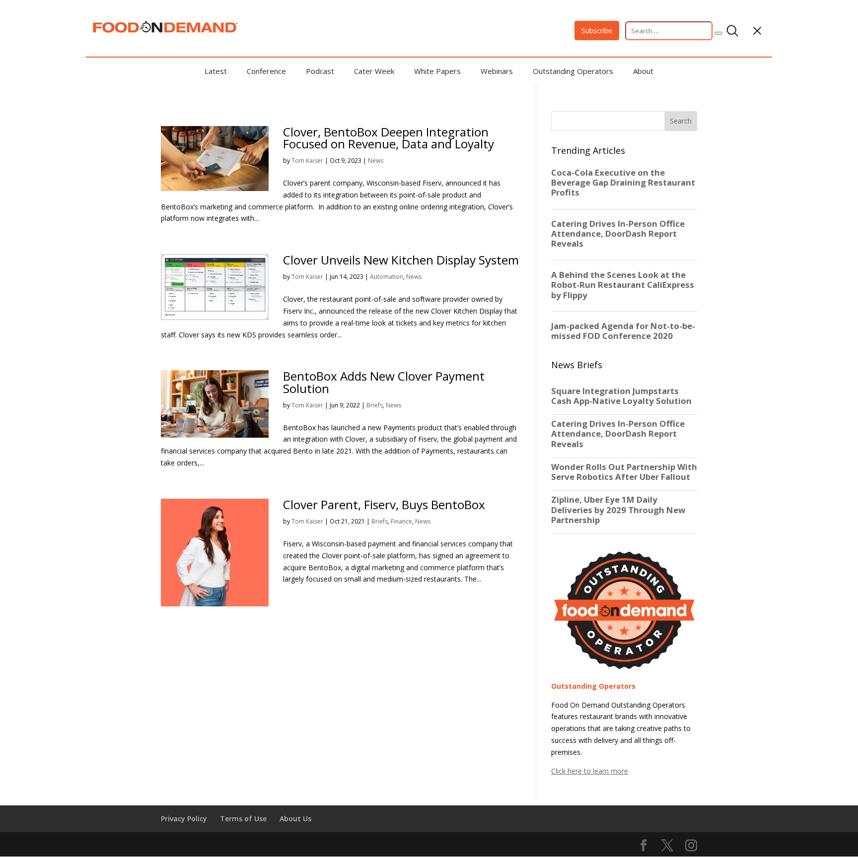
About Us (295, 818)
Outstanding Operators (573, 71)
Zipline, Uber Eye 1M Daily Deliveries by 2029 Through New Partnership (618, 510)
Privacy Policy (184, 818)
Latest (216, 71)
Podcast (320, 71)
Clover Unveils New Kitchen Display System (401, 260)
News (375, 160)
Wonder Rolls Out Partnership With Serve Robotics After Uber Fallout (624, 472)
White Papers (437, 71)
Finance (401, 521)
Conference (266, 71)
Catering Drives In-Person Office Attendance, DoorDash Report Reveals (618, 434)
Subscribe (596, 30)
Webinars (497, 71)
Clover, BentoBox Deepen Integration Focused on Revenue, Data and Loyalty (388, 138)
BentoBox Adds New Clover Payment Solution (384, 382)
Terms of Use (243, 818)
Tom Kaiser (307, 160)
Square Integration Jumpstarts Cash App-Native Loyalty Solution (621, 396)
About (643, 71)
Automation (386, 276)
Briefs (374, 405)
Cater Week (374, 71)
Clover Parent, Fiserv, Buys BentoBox (384, 504)
